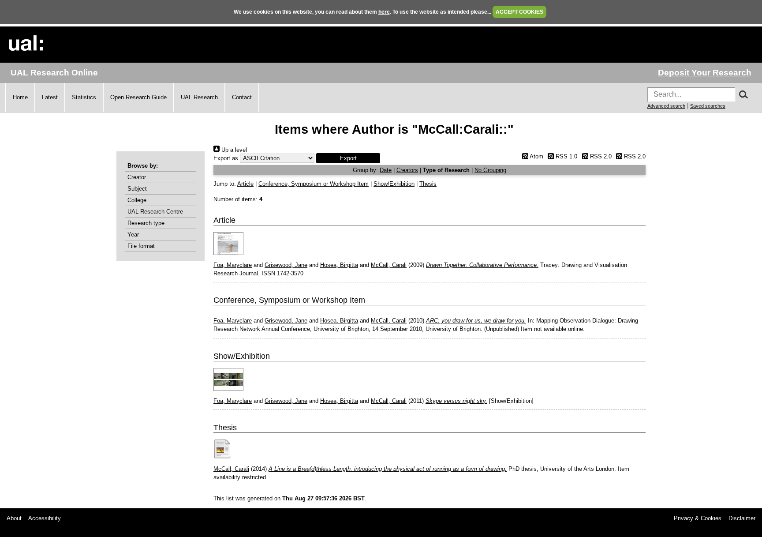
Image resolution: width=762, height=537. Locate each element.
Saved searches (707, 106)
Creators (407, 170)
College (136, 200)
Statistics (84, 97)
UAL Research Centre (155, 211)
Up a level (233, 149)
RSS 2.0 (599, 156)
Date (386, 170)
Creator (136, 177)
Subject (137, 188)
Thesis (428, 183)
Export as (225, 158)
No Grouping (490, 170)
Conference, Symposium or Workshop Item (313, 183)
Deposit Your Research (704, 72)
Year (133, 234)
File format (141, 246)
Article (245, 183)
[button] (348, 158)
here (384, 12)
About (14, 518)
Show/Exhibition (394, 183)
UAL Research (199, 97)
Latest (50, 97)
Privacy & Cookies (697, 518)
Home (20, 97)
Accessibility (44, 518)
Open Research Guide (138, 97)
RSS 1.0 (565, 156)
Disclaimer (741, 518)
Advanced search (666, 106)
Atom (535, 156)
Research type (145, 223)
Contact (242, 97)
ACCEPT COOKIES (519, 12)
